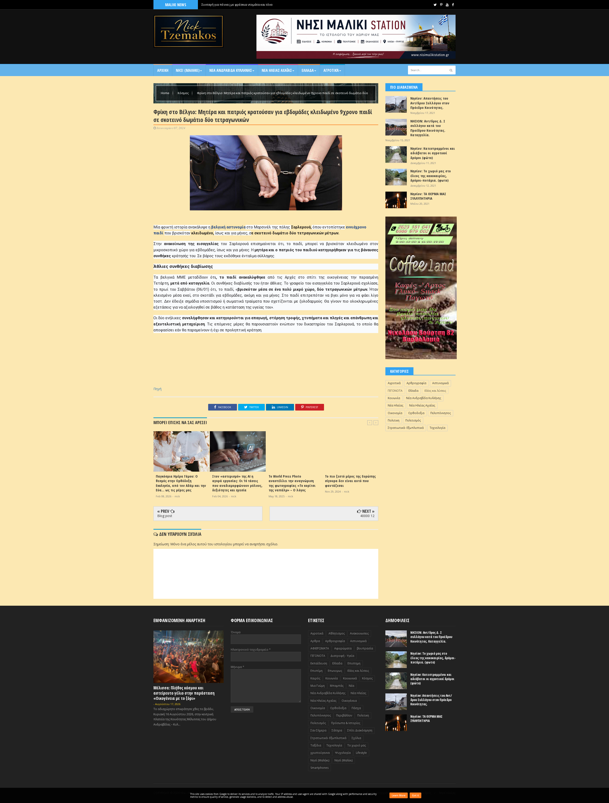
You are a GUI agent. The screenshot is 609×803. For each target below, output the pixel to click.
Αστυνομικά (440, 383)
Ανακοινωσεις (359, 633)
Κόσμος (183, 93)
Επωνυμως (335, 671)
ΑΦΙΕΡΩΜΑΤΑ (319, 648)
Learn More (398, 795)
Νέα (351, 686)
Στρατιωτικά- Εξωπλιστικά (406, 428)
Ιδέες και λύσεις (435, 391)
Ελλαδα (308, 70)
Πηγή (157, 389)
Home (165, 93)
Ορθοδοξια (416, 413)
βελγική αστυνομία (228, 227)
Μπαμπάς (337, 686)
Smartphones (319, 768)
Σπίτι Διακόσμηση (359, 730)
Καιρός (315, 678)
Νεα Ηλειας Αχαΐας (277, 70)
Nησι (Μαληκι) (188, 70)
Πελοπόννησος (440, 413)
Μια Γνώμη (317, 686)
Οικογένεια (349, 701)
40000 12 (367, 515)
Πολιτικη (393, 420)
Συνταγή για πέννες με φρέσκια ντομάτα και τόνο (237, 4)
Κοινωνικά (350, 678)
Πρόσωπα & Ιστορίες (345, 723)
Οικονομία (395, 413)
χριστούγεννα (320, 753)
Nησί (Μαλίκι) (343, 760)
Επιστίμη (316, 671)
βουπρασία (365, 648)
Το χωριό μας (356, 745)
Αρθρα (315, 641)
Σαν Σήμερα (318, 730)
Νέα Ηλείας (395, 405)
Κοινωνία (394, 398)
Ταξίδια (315, 745)
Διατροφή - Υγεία (342, 656)
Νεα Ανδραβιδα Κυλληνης (230, 70)
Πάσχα (356, 708)
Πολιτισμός (413, 420)
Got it (415, 795)
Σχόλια (356, 738)
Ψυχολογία (343, 753)
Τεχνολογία (437, 428)
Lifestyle (361, 753)
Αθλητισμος (337, 633)
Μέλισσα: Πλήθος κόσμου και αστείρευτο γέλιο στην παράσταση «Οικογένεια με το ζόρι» (184, 693)
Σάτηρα (337, 730)
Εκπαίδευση (318, 663)
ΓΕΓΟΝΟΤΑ (395, 391)
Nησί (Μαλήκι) (319, 760)
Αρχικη (162, 70)
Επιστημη (354, 663)
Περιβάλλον (344, 715)
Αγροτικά (331, 70)
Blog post (164, 515)
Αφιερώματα (343, 648)
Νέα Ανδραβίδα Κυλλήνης (423, 398)
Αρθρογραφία (416, 383)
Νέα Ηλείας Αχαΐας (422, 405)
